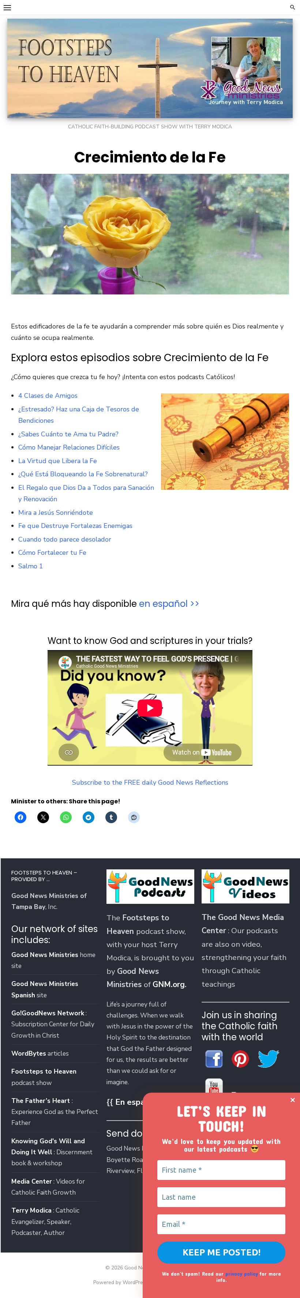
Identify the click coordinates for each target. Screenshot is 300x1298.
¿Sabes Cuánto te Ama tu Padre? (68, 434)
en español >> (169, 604)
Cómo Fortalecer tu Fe (52, 552)
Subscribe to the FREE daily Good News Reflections (150, 782)
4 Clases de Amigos (48, 395)
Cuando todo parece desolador (64, 539)
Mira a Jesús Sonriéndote (55, 512)
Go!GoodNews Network (47, 1013)
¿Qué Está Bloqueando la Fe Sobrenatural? (83, 474)
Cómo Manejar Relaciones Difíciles (69, 447)
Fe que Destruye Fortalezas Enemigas (75, 525)
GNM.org (169, 984)
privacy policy (241, 1273)
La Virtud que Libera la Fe (57, 460)
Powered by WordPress (120, 1282)
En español (136, 1102)
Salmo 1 (30, 566)
